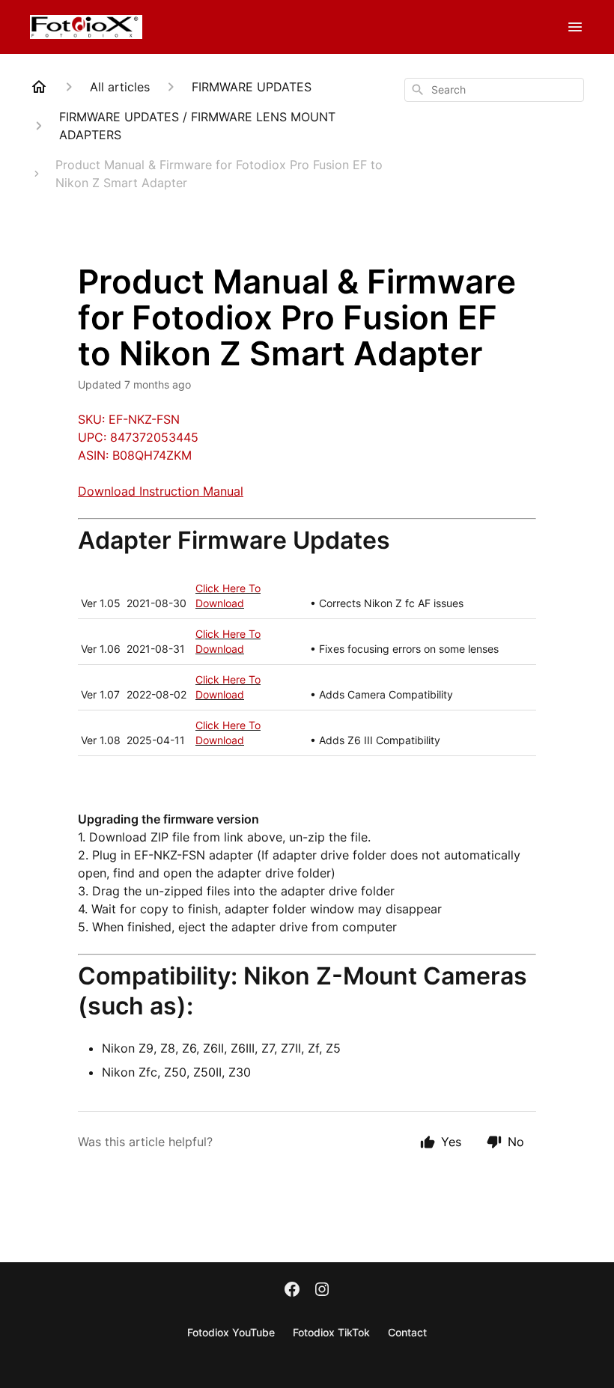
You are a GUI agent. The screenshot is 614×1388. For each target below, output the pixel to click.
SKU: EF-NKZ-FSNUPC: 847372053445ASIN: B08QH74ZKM (138, 437)
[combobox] (494, 90)
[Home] (39, 87)
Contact (407, 1332)
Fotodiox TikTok (331, 1332)
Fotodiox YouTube (231, 1332)
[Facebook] (292, 1290)
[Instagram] (322, 1290)
